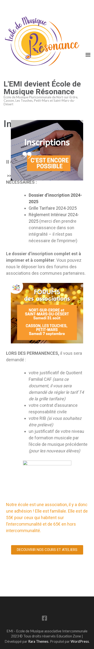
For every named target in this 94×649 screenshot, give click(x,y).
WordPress (80, 641)
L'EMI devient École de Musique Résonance (42, 87)
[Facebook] (44, 619)
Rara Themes (38, 641)
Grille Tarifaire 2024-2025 (53, 208)
